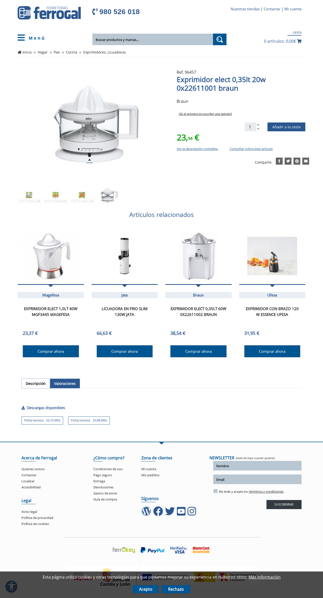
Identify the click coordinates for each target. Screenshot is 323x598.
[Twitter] (288, 160)
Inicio (27, 52)
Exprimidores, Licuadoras (104, 52)
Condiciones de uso (108, 469)
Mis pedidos (150, 475)
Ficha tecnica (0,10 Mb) (42, 420)
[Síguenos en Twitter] (170, 513)
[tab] (35, 383)
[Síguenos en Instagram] (192, 513)
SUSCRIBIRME (284, 504)
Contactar (272, 8)
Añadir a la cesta (286, 126)
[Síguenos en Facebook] (158, 513)
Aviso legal (29, 511)
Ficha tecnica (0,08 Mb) (89, 420)
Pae (57, 52)
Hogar (43, 52)
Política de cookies (35, 523)
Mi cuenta (293, 8)
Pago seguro (102, 475)
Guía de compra (105, 499)
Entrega (99, 481)
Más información (265, 577)
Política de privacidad (37, 517)
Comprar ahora (51, 351)
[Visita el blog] (146, 513)
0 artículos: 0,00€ (280, 41)
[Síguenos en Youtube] (181, 513)
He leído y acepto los (251, 491)
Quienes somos (33, 469)
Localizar (28, 481)
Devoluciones (103, 487)
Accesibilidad (31, 487)
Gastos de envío (105, 493)
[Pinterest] (297, 160)
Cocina (71, 52)
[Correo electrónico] (306, 160)
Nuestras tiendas (245, 8)
